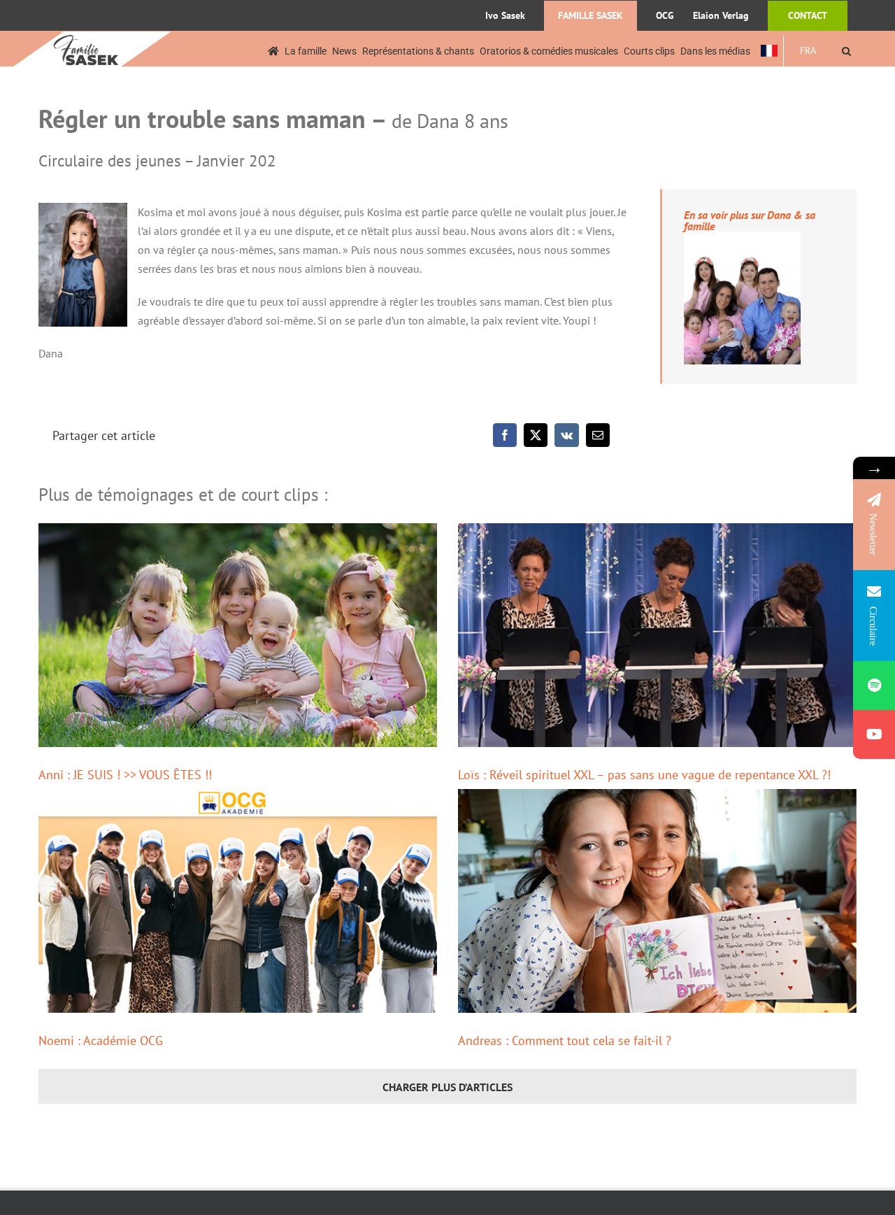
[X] (535, 435)
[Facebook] (504, 435)
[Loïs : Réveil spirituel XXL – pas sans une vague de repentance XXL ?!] (657, 635)
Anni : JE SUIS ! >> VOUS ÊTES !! (125, 775)
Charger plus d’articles (447, 1087)
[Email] (597, 435)
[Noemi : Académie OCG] (237, 901)
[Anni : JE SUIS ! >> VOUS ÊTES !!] (237, 635)
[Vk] (566, 435)
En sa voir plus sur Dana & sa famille (749, 220)
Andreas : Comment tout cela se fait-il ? (564, 1040)
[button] (846, 50)
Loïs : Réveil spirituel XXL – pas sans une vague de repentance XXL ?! (644, 775)
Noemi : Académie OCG (100, 1040)
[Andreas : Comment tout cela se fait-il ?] (657, 901)
